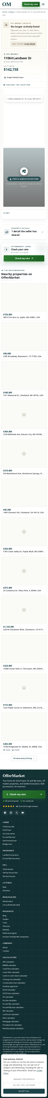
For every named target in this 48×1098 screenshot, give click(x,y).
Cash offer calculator (11, 972)
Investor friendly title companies (16, 937)
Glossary (6, 926)
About (5, 947)
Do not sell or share (24, 1085)
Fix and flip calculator (11, 1004)
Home (4, 12)
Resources (8, 911)
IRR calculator (8, 1011)
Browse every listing (23, 758)
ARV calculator (8, 962)
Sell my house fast (10, 872)
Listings (11, 12)
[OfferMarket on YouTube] (22, 812)
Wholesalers (8, 901)
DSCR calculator (9, 990)
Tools (5, 922)
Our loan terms (9, 833)
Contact (6, 951)
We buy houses (9, 876)
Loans (6, 822)
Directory (6, 890)
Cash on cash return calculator (15, 976)
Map (4, 887)
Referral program (10, 933)
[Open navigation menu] (43, 4)
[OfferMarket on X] (16, 812)
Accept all (24, 1091)
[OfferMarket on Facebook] (5, 812)
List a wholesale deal (11, 905)
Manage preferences (24, 1079)
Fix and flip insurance (11, 858)
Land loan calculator (11, 1014)
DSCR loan (7, 830)
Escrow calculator (10, 1000)
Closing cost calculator (12, 979)
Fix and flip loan (9, 837)
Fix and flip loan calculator (13, 1007)
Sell (5, 865)
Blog (4, 915)
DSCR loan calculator (11, 993)
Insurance (8, 851)
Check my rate (31, 4)
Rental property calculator (13, 1028)
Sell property (8, 869)
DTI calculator (8, 997)
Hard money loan (10, 840)
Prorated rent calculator (12, 1025)
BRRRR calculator (9, 965)
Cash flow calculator (11, 969)
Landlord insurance (11, 855)
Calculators (10, 957)
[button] (24, 177)
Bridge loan (7, 844)
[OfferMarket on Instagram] (11, 812)
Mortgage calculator (11, 1021)
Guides (6, 919)
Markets (6, 929)
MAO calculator (9, 1018)
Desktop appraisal (10, 986)
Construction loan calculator (14, 983)
